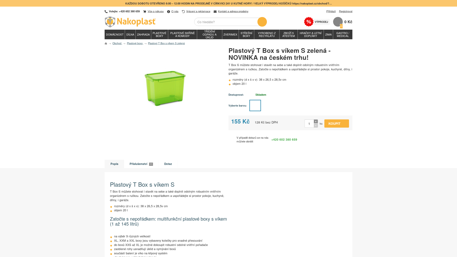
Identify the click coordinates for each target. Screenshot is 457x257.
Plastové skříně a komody (182, 34)
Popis (114, 164)
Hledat (262, 22)
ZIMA (328, 34)
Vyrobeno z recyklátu (267, 34)
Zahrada (143, 34)
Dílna (130, 34)
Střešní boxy (246, 34)
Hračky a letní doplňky (311, 34)
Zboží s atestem (288, 34)
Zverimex (230, 34)
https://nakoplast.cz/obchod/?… (312, 3)
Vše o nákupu (156, 11)
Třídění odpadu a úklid (210, 34)
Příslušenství (141, 164)
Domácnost (115, 34)
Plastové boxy (159, 34)
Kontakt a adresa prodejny (233, 11)
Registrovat (345, 11)
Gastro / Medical (342, 34)
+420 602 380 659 (129, 11)
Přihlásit (331, 11)
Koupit (334, 123)
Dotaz (168, 164)
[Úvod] (131, 22)
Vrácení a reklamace (198, 11)
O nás (175, 11)
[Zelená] (255, 105)
